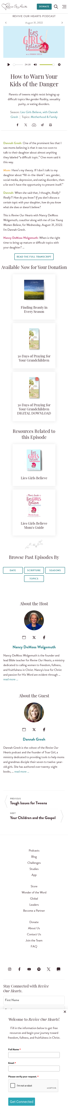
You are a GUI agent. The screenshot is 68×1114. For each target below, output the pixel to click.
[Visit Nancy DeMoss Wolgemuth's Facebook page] (44, 637)
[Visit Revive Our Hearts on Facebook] (19, 969)
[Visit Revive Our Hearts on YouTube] (29, 969)
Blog (34, 856)
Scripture (34, 570)
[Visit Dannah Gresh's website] (24, 729)
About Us (34, 928)
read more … (10, 679)
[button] (63, 7)
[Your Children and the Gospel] (61, 23)
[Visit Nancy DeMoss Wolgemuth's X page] (34, 637)
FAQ (34, 946)
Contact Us (34, 934)
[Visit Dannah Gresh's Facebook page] (44, 729)
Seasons (55, 570)
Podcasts (34, 850)
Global (34, 898)
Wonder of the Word (34, 892)
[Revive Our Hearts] (15, 7)
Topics (34, 578)
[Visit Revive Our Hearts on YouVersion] (58, 969)
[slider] (18, 64)
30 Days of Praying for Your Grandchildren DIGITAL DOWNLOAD (34, 409)
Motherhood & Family (44, 116)
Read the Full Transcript (34, 257)
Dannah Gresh (34, 739)
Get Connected (21, 1101)
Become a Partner (34, 910)
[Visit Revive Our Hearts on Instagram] (9, 969)
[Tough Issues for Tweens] (6, 23)
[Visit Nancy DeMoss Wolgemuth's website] (24, 637)
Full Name (14, 1049)
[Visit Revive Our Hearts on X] (48, 969)
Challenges (34, 862)
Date (13, 570)
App (34, 874)
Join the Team (34, 940)
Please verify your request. (23, 1076)
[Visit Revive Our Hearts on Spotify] (39, 969)
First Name (12, 1000)
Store (34, 886)
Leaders (34, 904)
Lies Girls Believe (34, 478)
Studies (34, 868)
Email (12, 1063)
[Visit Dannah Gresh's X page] (34, 729)
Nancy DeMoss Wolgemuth (34, 647)
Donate (44, 6)
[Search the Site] (56, 6)
